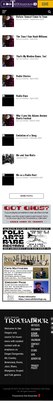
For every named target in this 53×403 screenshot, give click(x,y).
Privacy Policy (35, 367)
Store (34, 350)
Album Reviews (35, 334)
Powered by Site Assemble (25, 396)
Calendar (35, 340)
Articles (35, 325)
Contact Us (35, 345)
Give (45, 4)
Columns (35, 329)
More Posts (26, 196)
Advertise (36, 358)
